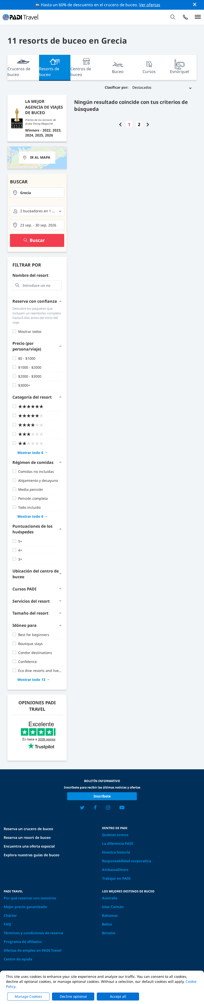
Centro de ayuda (18, 959)
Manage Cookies (28, 996)
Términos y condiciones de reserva (33, 933)
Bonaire (108, 933)
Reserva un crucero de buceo (28, 828)
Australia (109, 898)
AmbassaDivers (115, 869)
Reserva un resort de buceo (27, 837)
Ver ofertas (149, 4)
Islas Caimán (113, 906)
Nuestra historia (116, 852)
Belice (107, 924)
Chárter (10, 915)
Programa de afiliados (23, 941)
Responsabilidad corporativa (126, 861)
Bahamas (110, 915)
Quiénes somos (115, 834)
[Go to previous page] (120, 124)
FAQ (7, 924)
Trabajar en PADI (116, 878)
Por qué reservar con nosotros (30, 898)
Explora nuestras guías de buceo (31, 855)
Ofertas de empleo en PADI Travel (32, 950)
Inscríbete (102, 796)
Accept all (118, 996)
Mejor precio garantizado (25, 906)
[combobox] (37, 193)
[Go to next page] (147, 124)
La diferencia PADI (117, 843)
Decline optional (73, 996)
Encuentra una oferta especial (29, 846)
